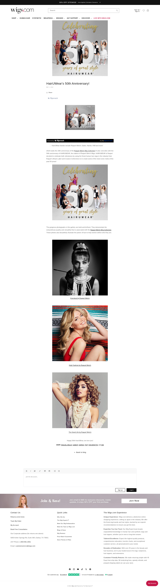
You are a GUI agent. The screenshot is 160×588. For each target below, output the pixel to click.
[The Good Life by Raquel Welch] (80, 428)
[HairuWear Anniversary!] (80, 192)
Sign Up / (137, 10)
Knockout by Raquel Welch (80, 298)
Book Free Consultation (19, 529)
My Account (15, 525)
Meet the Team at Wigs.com (66, 526)
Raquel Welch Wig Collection (84, 151)
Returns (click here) (17, 517)
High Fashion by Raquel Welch (80, 365)
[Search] (117, 10)
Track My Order (16, 521)
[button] (148, 11)
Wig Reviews (61, 533)
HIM (102, 445)
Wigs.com (74, 586)
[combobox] (117, 10)
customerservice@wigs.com (25, 546)
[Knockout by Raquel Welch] (80, 268)
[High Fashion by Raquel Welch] (80, 361)
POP (86, 445)
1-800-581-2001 (25, 542)
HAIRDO (81, 445)
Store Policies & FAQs (64, 540)
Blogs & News (61, 530)
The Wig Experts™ (63, 520)
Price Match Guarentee (64, 536)
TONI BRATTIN (93, 445)
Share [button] (50, 92)
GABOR (75, 445)
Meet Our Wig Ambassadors (66, 523)
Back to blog (81, 452)
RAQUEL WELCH (66, 445)
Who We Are (61, 517)
